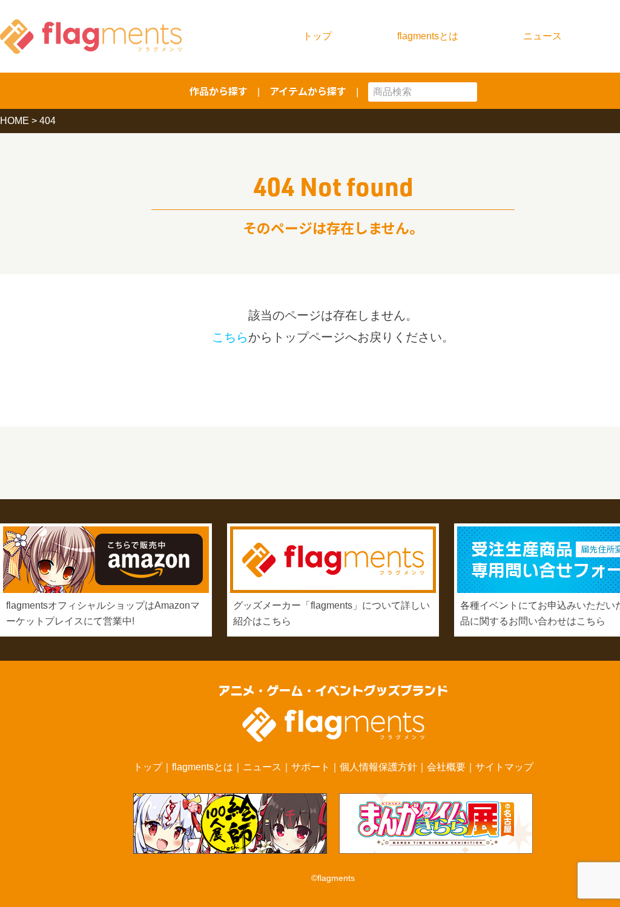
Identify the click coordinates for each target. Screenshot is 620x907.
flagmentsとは (427, 36)
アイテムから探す (307, 90)
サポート (310, 767)
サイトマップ (504, 767)
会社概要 (446, 767)
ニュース (542, 36)
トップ (317, 36)
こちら (230, 337)
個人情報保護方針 (378, 767)
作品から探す (219, 90)
